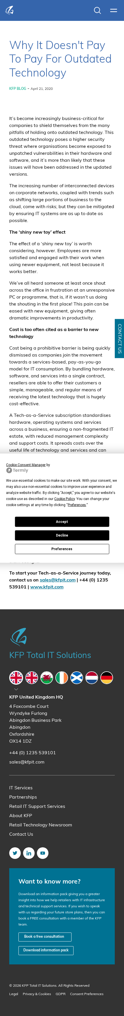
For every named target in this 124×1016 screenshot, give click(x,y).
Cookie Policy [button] (64, 499)
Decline (62, 535)
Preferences (61, 549)
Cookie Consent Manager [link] (26, 465)
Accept (62, 522)
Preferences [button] (77, 505)
